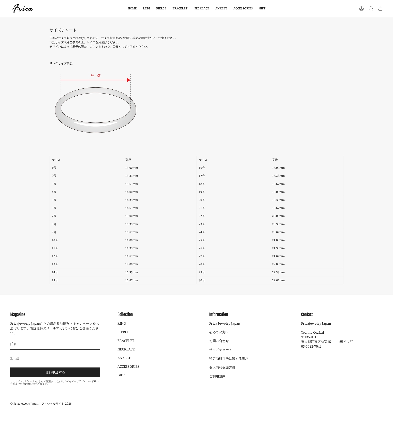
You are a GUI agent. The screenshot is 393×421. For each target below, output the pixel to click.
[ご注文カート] (380, 8)
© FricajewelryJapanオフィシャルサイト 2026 (41, 403)
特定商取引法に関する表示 (228, 358)
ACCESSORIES (128, 366)
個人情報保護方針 (222, 367)
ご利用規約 (217, 376)
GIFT (121, 375)
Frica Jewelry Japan (224, 323)
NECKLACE (126, 349)
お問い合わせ (219, 341)
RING (121, 323)
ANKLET (124, 358)
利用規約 (25, 384)
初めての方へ (219, 332)
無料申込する (55, 372)
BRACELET (125, 340)
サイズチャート (220, 349)
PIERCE (123, 332)
